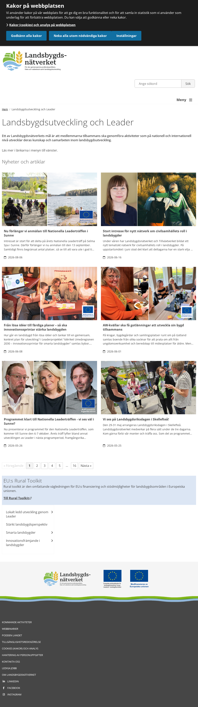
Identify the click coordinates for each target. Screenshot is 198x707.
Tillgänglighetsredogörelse (21, 642)
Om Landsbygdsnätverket (19, 674)
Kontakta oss (11, 661)
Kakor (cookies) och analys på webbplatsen (42, 25)
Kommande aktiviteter (17, 622)
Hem (5, 109)
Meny (184, 99)
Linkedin (13, 681)
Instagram (14, 694)
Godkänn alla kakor (26, 36)
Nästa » (86, 466)
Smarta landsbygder (21, 532)
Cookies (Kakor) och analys (20, 648)
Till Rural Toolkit (17, 498)
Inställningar (126, 36)
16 (75, 466)
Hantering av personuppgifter (22, 655)
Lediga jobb (9, 668)
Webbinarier (10, 628)
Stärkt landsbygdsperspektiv (26, 524)
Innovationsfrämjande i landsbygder (23, 543)
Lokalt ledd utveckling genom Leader (27, 514)
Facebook (13, 688)
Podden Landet (12, 635)
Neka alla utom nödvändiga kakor (80, 36)
